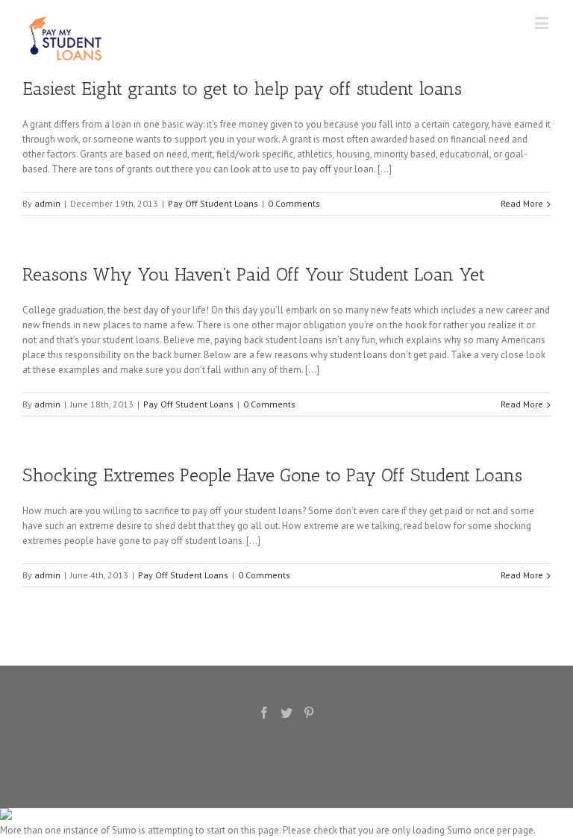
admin (47, 203)
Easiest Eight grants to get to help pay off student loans (242, 88)
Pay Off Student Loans (213, 203)
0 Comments (294, 203)
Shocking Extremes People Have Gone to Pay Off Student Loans (272, 475)
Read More (522, 203)
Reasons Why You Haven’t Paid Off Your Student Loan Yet (253, 274)
